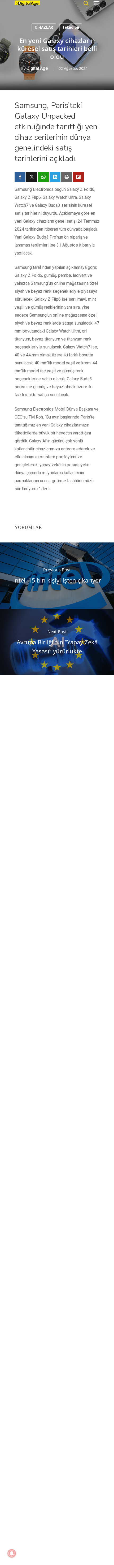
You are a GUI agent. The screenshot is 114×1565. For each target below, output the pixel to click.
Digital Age (37, 68)
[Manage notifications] (11, 1553)
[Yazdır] (66, 177)
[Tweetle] (31, 177)
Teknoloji (70, 27)
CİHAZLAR (44, 27)
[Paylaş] (20, 177)
